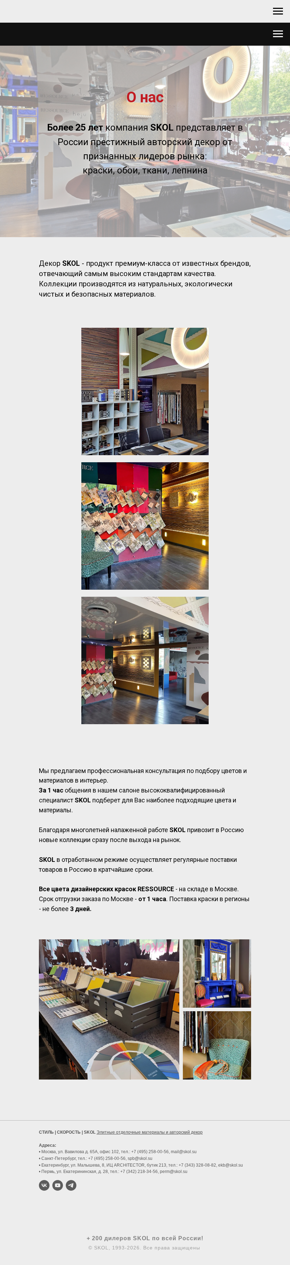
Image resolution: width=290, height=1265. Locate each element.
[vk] (44, 1185)
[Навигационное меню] (278, 11)
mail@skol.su (184, 1151)
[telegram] (71, 1185)
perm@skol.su (173, 1171)
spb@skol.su (140, 1158)
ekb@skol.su (230, 1165)
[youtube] (57, 1185)
